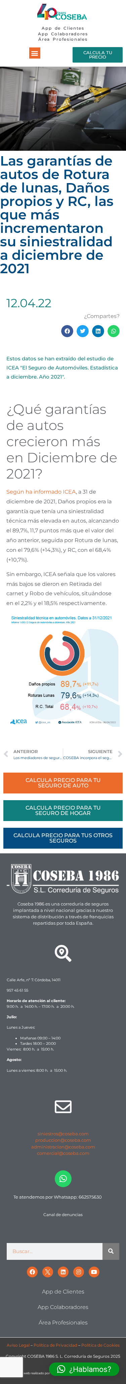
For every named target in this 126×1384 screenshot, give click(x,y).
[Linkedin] (63, 1272)
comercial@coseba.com (63, 1153)
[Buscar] (110, 1251)
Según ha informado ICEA (41, 492)
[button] (34, 53)
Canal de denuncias (63, 1214)
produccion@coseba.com (63, 1140)
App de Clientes (63, 28)
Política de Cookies (100, 1345)
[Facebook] (32, 1272)
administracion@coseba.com (63, 1146)
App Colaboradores (63, 33)
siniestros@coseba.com (63, 1133)
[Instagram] (78, 1272)
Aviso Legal (18, 1345)
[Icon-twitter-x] (47, 1272)
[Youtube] (94, 1272)
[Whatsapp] (63, 1178)
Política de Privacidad (55, 1345)
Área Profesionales (62, 39)
